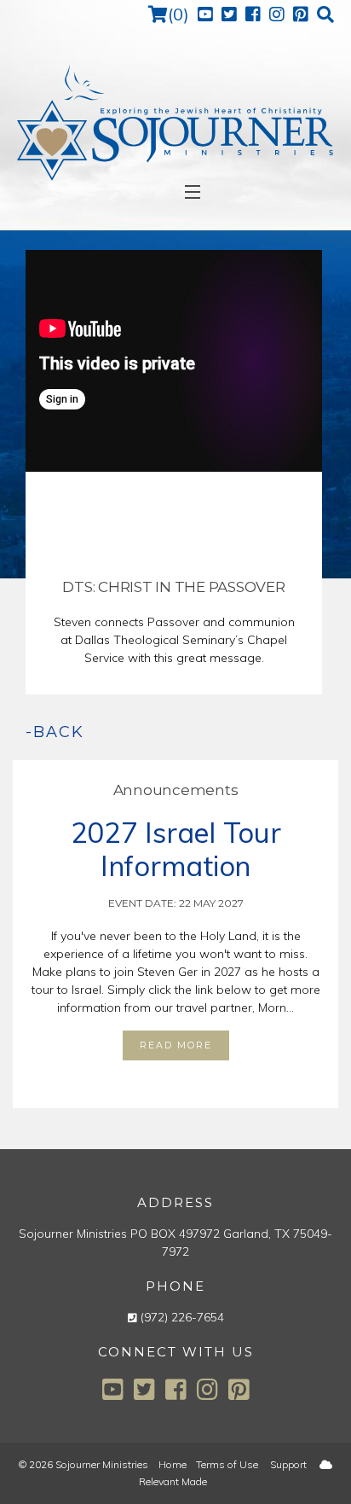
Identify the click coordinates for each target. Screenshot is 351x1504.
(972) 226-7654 (182, 1317)
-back (55, 732)
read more (176, 1045)
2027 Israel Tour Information (176, 849)
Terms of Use (227, 1464)
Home (172, 1464)
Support (288, 1464)
